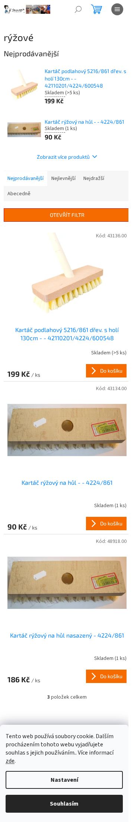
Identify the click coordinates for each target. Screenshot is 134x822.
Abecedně (19, 193)
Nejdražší (93, 178)
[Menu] (117, 9)
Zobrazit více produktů (63, 157)
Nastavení (64, 780)
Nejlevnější (63, 178)
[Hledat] (78, 9)
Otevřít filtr (67, 215)
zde (10, 761)
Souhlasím (64, 804)
